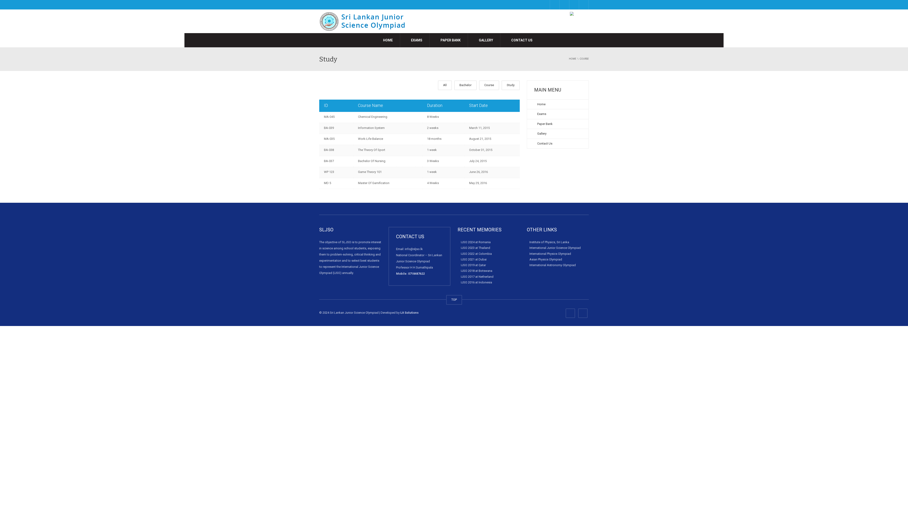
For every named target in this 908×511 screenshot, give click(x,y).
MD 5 (327, 183)
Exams (416, 40)
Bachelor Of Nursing (371, 161)
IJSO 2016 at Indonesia (476, 282)
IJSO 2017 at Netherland (477, 276)
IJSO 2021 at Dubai (474, 259)
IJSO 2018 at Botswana (476, 271)
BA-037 (329, 161)
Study (511, 85)
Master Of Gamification (373, 183)
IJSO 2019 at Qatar (473, 265)
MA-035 (329, 139)
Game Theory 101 (370, 172)
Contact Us (522, 40)
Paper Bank (450, 40)
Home (387, 40)
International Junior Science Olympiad (555, 248)
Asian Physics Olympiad (545, 259)
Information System (371, 128)
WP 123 (329, 172)
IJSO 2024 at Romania (476, 242)
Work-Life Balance (370, 139)
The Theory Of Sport (371, 150)
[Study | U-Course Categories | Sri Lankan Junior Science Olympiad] (365, 21)
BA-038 (329, 150)
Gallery (485, 40)
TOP (454, 299)
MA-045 (329, 117)
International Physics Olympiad (550, 254)
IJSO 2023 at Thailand (475, 248)
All (445, 85)
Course (489, 85)
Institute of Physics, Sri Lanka (549, 242)
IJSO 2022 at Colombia (476, 254)
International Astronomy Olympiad (552, 265)
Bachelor (465, 85)
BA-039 (329, 128)
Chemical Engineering (372, 117)
